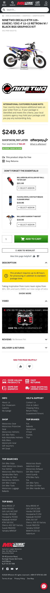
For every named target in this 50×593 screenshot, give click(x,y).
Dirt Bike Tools (8, 485)
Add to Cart (33, 238)
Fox (27, 423)
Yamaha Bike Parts (10, 474)
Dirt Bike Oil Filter (33, 485)
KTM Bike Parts (32, 477)
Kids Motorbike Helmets (12, 437)
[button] (44, 586)
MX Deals (6, 448)
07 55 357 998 (9, 564)
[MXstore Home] (13, 545)
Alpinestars (31, 429)
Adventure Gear (33, 466)
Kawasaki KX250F (33, 517)
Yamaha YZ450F (33, 528)
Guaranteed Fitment (35, 413)
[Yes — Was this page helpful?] (34, 256)
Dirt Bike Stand (32, 471)
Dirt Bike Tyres (32, 482)
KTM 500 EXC (8, 522)
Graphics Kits (38, 16)
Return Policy (31, 410)
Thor (28, 437)
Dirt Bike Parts (8, 434)
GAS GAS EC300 (33, 508)
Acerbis (29, 434)
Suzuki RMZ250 (32, 525)
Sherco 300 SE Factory (36, 522)
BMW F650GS (8, 508)
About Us (6, 402)
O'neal (29, 432)
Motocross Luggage (10, 488)
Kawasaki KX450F (9, 519)
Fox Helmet (7, 469)
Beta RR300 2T (8, 505)
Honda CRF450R (9, 514)
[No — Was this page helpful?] (38, 256)
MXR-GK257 (10, 31)
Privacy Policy (19, 578)
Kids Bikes (6, 440)
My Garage (6, 410)
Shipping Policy (32, 408)
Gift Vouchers (8, 445)
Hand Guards (32, 474)
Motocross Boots (33, 463)
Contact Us (31, 402)
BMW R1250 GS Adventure (33, 532)
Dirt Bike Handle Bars (35, 488)
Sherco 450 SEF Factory (12, 525)
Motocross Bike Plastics (12, 471)
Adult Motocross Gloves (12, 466)
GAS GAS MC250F (10, 511)
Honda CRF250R (33, 511)
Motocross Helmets (10, 432)
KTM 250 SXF (32, 519)
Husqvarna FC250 (33, 514)
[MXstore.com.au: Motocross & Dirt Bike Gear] (25, 3)
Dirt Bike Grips (8, 463)
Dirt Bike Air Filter (9, 477)
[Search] (4, 9)
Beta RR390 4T (32, 505)
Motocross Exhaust (34, 469)
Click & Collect (32, 405)
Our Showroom (8, 405)
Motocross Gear (9, 423)
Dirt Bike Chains (9, 482)
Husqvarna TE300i (10, 517)
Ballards (29, 426)
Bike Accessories (13, 16)
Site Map (30, 578)
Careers (5, 408)
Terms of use (7, 578)
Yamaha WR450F (9, 530)
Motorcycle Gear (9, 443)
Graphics (26, 16)
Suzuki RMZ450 (8, 528)
